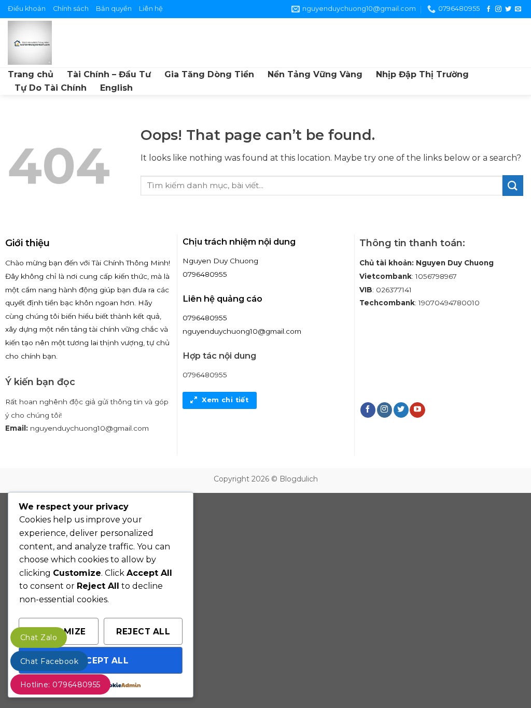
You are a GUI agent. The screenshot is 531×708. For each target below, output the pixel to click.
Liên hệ (151, 8)
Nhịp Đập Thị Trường (422, 74)
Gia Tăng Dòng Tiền (209, 74)
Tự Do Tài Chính (51, 88)
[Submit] (512, 185)
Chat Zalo (38, 637)
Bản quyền (114, 8)
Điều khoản (27, 8)
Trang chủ (30, 74)
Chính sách (71, 8)
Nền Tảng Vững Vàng (315, 74)
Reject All (143, 631)
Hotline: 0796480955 (60, 684)
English (116, 88)
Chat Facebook (49, 661)
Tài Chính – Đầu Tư (109, 74)
